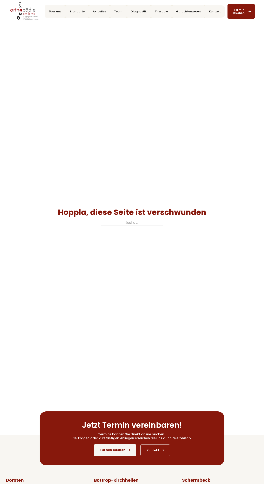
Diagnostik (139, 11)
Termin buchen (113, 450)
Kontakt (215, 11)
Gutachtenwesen (188, 11)
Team (118, 11)
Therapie (161, 11)
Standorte (77, 11)
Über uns (55, 11)
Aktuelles (99, 11)
